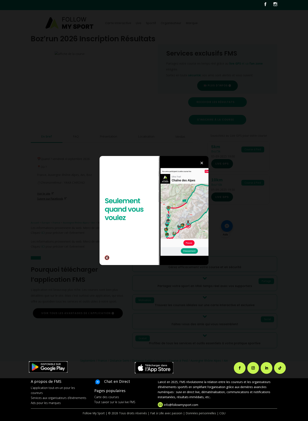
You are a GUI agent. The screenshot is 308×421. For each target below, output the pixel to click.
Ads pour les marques (46, 403)
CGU (222, 413)
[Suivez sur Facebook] (240, 368)
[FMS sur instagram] (275, 5)
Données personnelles (201, 413)
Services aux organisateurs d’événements (58, 398)
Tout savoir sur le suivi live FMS (114, 402)
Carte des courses (106, 397)
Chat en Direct (117, 381)
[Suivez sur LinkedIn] (266, 368)
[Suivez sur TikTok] (280, 368)
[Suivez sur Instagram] (253, 368)
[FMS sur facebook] (268, 5)
